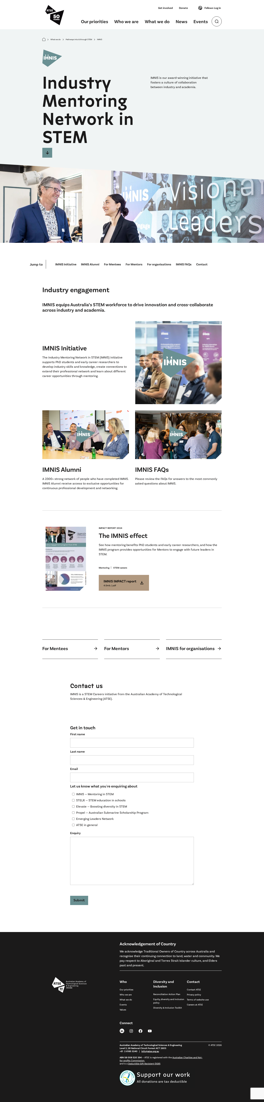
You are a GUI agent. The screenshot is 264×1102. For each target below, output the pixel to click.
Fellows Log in (212, 7)
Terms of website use (198, 999)
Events (200, 21)
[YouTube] (149, 1030)
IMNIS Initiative (65, 264)
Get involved (165, 7)
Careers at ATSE (195, 1004)
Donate (183, 7)
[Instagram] (131, 1030)
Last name (77, 751)
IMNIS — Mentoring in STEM (95, 794)
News (181, 21)
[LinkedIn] (122, 1030)
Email (74, 769)
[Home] (43, 39)
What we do (157, 21)
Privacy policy (194, 994)
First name (77, 734)
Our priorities (94, 21)
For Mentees (112, 264)
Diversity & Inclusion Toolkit (167, 1007)
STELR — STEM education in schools (101, 800)
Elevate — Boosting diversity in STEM (101, 806)
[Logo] (69, 1028)
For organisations (159, 264)
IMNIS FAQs (184, 264)
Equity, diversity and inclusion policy (168, 1001)
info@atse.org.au (150, 1051)
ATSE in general (87, 825)
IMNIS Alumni (90, 264)
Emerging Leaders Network (95, 818)
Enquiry (75, 833)
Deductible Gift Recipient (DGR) (144, 1063)
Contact (202, 264)
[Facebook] (140, 1030)
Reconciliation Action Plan (166, 994)
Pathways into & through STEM (79, 39)
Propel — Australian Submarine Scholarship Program (112, 812)
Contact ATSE (194, 989)
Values (123, 1009)
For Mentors (134, 264)
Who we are (126, 21)
